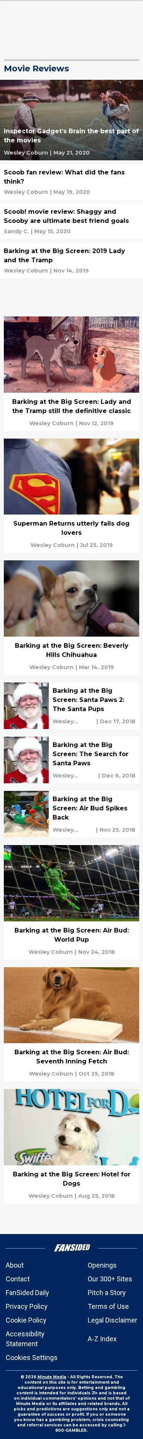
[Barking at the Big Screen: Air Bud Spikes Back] (71, 814)
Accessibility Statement (25, 1339)
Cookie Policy (26, 1320)
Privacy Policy (27, 1306)
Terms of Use (108, 1306)
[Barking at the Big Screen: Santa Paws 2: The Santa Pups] (71, 705)
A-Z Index (102, 1339)
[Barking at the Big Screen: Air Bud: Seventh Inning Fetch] (71, 1024)
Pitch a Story (107, 1293)
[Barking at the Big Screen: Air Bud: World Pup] (71, 902)
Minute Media (51, 1376)
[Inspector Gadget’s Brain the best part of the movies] (71, 120)
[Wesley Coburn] (26, 152)
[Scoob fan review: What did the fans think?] (71, 182)
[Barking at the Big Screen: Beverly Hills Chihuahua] (71, 617)
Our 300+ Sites (110, 1279)
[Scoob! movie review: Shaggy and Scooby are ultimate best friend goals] (71, 221)
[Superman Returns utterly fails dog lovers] (71, 496)
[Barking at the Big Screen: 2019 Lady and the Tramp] (71, 260)
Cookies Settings (32, 1357)
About (15, 1265)
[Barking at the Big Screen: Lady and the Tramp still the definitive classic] (71, 373)
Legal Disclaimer (112, 1320)
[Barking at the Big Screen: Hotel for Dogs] (71, 1146)
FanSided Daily (27, 1293)
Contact (18, 1279)
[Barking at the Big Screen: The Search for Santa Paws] (71, 760)
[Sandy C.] (16, 231)
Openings (102, 1265)
